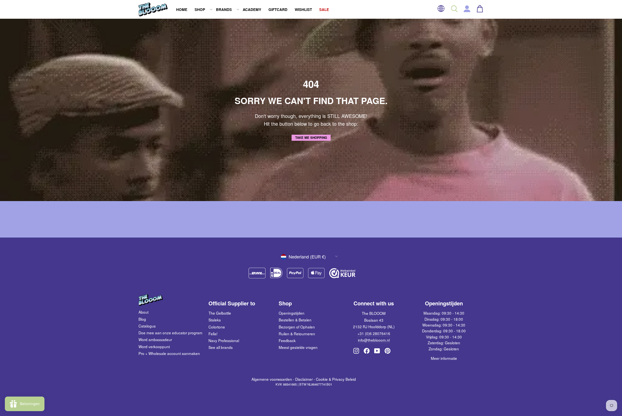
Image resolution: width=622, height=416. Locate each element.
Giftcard (277, 9)
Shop (200, 9)
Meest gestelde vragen (298, 347)
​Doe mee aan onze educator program (170, 332)
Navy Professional (223, 340)
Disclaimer (304, 379)
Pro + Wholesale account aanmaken (169, 353)
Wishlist (303, 9)
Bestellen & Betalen (295, 319)
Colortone (216, 326)
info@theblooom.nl (374, 340)
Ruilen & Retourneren (297, 333)
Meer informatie (444, 358)
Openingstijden (291, 313)
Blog (142, 319)
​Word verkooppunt (154, 346)
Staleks (214, 319)
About (143, 312)
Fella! (212, 333)
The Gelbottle (219, 313)
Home (181, 9)
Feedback (287, 340)
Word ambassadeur (155, 339)
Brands (224, 9)
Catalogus (147, 325)
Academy (252, 9)
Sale (324, 9)
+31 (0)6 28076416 (373, 333)
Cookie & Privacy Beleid (336, 379)
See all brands (220, 347)
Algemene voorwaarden (271, 379)
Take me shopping (311, 137)
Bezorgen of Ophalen (297, 326)
